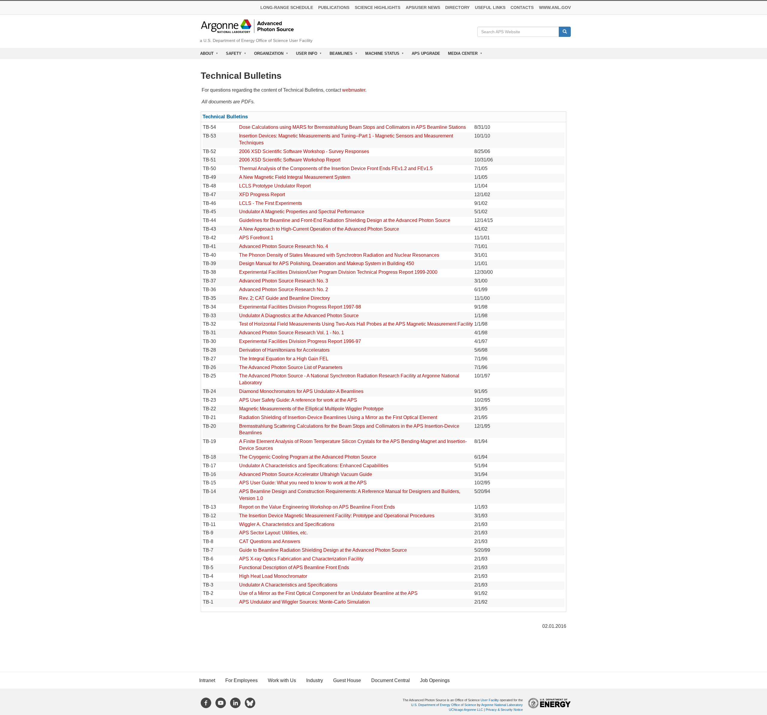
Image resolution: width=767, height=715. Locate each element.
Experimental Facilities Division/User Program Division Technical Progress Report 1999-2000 (338, 272)
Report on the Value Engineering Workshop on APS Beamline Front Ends (317, 507)
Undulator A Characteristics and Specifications (288, 584)
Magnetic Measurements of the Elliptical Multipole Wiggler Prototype (311, 408)
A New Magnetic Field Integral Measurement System (294, 177)
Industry (314, 680)
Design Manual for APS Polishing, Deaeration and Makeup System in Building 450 (326, 263)
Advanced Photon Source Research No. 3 (283, 280)
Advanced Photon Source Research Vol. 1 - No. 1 (291, 332)
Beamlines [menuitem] (339, 55)
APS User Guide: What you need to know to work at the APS (303, 482)
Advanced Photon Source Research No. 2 (283, 289)
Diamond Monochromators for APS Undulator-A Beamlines (301, 391)
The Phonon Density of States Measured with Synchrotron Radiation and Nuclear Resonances (339, 255)
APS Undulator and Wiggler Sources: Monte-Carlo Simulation (304, 601)
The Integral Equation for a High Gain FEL (283, 358)
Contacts (522, 7)
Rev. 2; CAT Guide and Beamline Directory (284, 298)
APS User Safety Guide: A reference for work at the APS (298, 400)
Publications (333, 7)
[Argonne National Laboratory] (247, 25)
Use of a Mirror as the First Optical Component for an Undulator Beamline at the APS (328, 593)
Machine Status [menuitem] (380, 55)
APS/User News (423, 7)
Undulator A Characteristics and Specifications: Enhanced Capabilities (313, 465)
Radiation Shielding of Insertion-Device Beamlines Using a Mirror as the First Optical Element (338, 417)
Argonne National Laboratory (502, 705)
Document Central (390, 680)
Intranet (207, 680)
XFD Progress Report (262, 194)
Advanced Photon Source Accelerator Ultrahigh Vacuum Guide (305, 474)
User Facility (490, 700)
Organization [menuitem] (266, 55)
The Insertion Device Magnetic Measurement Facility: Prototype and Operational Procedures (336, 515)
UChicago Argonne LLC (466, 709)
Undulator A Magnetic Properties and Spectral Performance (301, 211)
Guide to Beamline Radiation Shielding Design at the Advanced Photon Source (323, 550)
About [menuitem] (205, 55)
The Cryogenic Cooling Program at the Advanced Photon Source (307, 456)
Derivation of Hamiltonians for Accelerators (284, 350)
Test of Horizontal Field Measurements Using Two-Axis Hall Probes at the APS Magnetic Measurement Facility (356, 323)
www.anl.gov (555, 7)
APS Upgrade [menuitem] (426, 53)
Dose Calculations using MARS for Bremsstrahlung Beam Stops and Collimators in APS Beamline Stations (352, 127)
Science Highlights (377, 7)
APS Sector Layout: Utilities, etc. (273, 532)
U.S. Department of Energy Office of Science (443, 705)
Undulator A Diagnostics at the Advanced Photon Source (299, 315)
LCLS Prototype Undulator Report (275, 185)
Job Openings (435, 680)
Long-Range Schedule (286, 7)
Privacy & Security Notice (504, 709)
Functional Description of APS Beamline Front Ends (294, 567)
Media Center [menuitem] (461, 55)
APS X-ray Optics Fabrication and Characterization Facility (301, 558)
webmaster (353, 90)
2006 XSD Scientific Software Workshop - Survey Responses (304, 151)
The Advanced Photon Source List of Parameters (290, 367)
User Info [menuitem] (304, 55)
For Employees (241, 680)
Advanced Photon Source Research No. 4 (283, 246)
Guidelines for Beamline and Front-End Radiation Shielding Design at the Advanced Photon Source (344, 220)
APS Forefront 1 (256, 237)
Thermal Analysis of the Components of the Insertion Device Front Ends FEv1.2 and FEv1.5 (336, 168)
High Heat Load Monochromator (273, 576)
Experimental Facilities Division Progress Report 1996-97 (300, 341)
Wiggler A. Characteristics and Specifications (286, 524)
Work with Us (282, 680)
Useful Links (490, 7)
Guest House (347, 680)
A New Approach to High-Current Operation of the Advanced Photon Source (319, 229)
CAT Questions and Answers (269, 541)
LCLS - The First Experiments (270, 203)
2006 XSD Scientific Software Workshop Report (289, 159)
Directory (457, 7)
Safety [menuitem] (232, 55)
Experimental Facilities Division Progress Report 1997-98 (300, 306)
